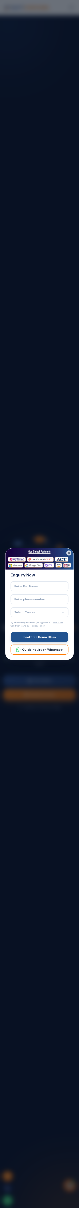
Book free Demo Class (39, 637)
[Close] (68, 552)
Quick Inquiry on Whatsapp (42, 649)
